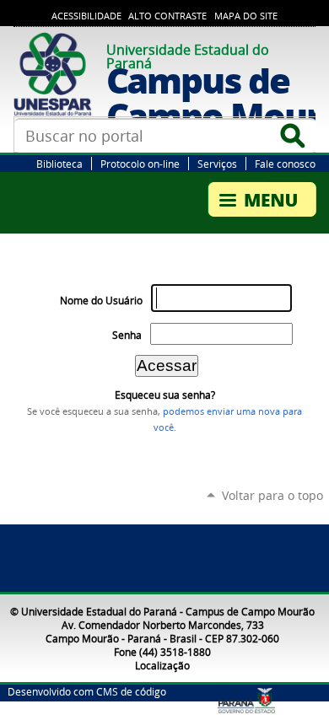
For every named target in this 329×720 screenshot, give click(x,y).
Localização (162, 665)
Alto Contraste (167, 16)
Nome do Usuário (101, 300)
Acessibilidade (86, 16)
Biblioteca (59, 163)
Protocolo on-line (140, 163)
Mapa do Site (246, 16)
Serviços (217, 163)
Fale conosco (285, 163)
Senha (127, 335)
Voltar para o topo (272, 495)
